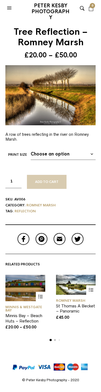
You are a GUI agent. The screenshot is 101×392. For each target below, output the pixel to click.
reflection (25, 211)
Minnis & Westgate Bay (23, 309)
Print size (17, 154)
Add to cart (46, 182)
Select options (40, 296)
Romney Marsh (41, 205)
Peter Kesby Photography (50, 9)
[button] (10, 8)
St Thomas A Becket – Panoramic (75, 309)
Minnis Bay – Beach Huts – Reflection (23, 318)
